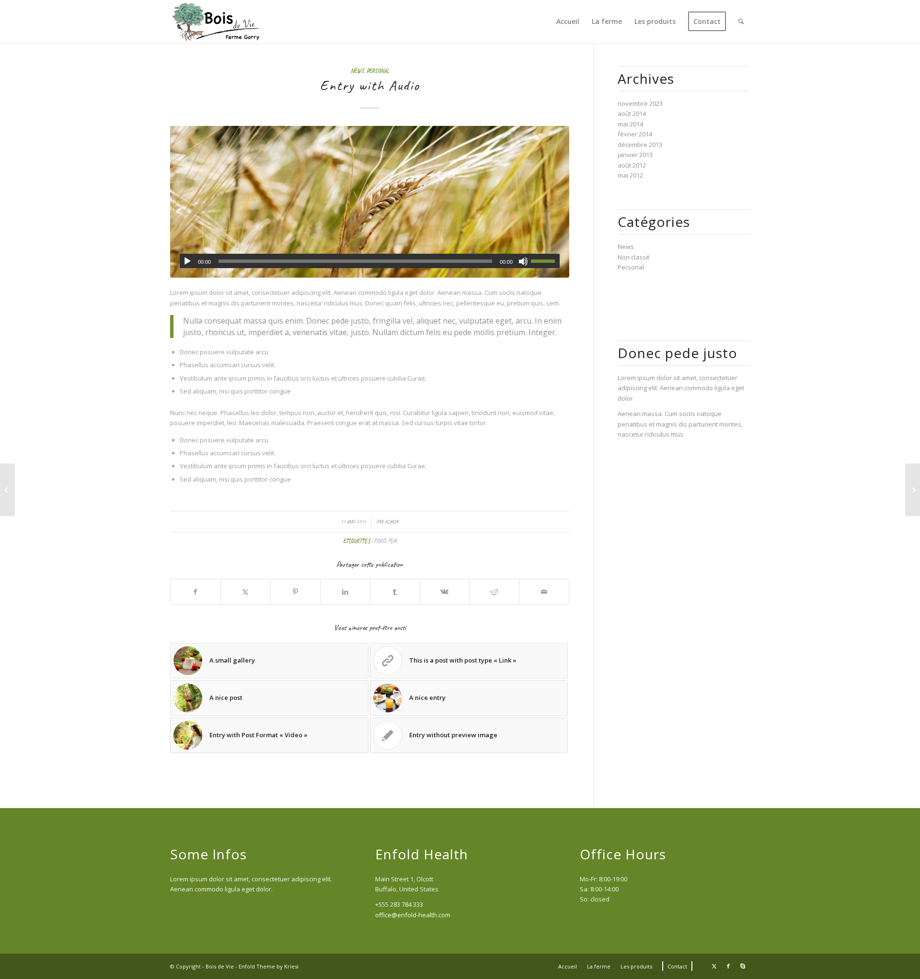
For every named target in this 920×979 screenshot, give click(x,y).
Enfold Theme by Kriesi (269, 966)
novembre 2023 (640, 103)
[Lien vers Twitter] (714, 966)
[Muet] (523, 261)
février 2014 (635, 134)
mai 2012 (630, 175)
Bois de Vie (220, 966)
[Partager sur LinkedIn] (345, 591)
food (380, 541)
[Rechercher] (741, 21)
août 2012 (632, 165)
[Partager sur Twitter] (245, 591)
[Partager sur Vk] (445, 591)
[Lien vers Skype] (743, 966)
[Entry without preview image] (7, 489)
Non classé (634, 257)
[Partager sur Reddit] (494, 591)
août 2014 (632, 113)
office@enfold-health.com (412, 915)
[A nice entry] (912, 489)
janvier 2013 (635, 154)
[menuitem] (568, 21)
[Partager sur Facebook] (195, 591)
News (357, 71)
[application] (370, 261)
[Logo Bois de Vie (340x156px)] (217, 21)
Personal (378, 71)
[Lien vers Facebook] (728, 966)
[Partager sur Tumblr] (395, 591)
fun (392, 541)
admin (392, 521)
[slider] (545, 261)
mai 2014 (630, 124)
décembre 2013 (640, 144)
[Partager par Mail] (544, 591)
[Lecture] (187, 261)
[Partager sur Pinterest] (295, 591)
